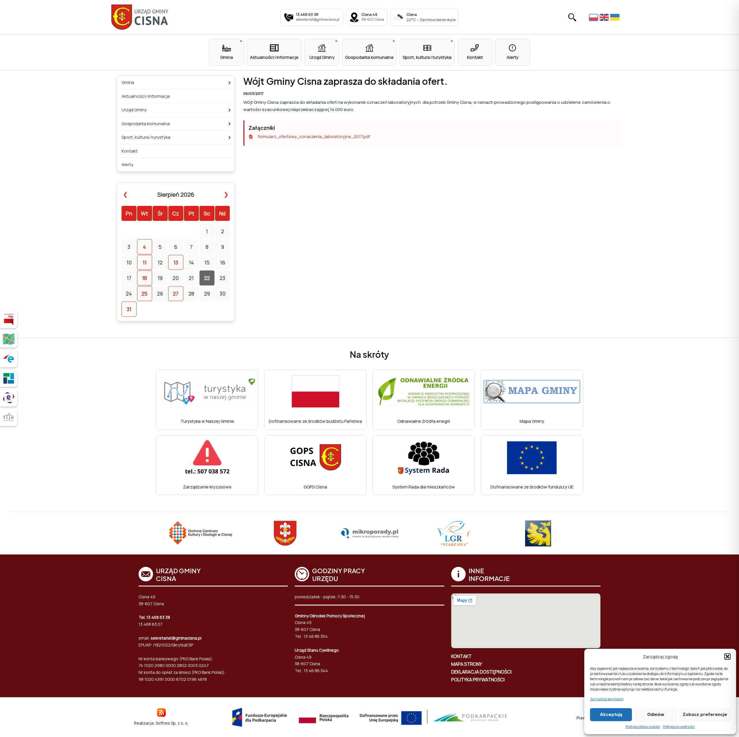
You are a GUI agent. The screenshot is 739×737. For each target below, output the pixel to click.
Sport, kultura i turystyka (146, 137)
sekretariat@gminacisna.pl (176, 638)
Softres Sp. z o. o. (172, 723)
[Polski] (594, 17)
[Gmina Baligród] (285, 533)
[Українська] (615, 17)
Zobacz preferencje (705, 714)
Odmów (655, 714)
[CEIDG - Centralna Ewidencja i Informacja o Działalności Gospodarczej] (8, 378)
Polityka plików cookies (643, 726)
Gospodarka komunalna (146, 124)
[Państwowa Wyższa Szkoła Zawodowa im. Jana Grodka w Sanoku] (538, 533)
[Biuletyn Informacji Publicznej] (8, 319)
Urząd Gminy (134, 110)
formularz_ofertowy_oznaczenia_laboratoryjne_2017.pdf (314, 136)
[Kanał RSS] (161, 712)
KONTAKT (461, 656)
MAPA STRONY (466, 664)
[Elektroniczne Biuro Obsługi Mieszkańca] (8, 398)
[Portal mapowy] (8, 339)
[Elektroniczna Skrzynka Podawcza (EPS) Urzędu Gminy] (8, 358)
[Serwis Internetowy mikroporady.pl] (369, 533)
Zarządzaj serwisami (607, 699)
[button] (727, 656)
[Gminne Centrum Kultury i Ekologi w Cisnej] (201, 533)
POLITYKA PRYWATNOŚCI (478, 679)
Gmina (128, 82)
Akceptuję (611, 714)
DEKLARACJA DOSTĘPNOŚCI (481, 672)
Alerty (127, 164)
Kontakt (129, 151)
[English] (605, 17)
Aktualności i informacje (146, 96)
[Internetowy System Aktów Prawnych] (8, 417)
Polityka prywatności (679, 726)
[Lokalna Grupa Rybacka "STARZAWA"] (454, 533)
